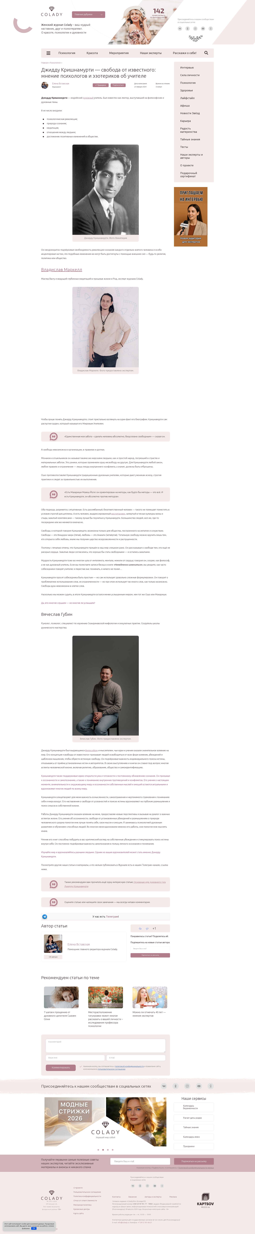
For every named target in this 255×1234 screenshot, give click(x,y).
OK (34, 1228)
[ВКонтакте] (180, 28)
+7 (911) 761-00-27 (145, 1222)
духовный (88, 98)
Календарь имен (191, 1137)
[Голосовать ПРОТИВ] (147, 928)
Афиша (185, 105)
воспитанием (118, 513)
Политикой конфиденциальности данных (196, 1168)
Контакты (116, 1197)
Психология (66, 53)
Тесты (184, 146)
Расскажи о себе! (185, 53)
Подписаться (118, 85)
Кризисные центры (81, 1209)
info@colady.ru (123, 1222)
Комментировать (61, 1067)
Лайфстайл (187, 98)
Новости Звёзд (190, 113)
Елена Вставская (60, 83)
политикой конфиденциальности (129, 1066)
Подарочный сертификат (188, 175)
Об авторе (53, 957)
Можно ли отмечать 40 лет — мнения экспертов (149, 1014)
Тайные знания (190, 139)
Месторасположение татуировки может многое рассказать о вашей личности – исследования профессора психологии (105, 1019)
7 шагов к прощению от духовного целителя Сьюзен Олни (60, 1015)
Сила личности (190, 75)
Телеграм (112, 916)
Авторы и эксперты (153, 1197)
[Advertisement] (105, 398)
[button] (98, 1150)
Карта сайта (78, 1213)
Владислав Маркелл (61, 269)
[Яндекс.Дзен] (211, 28)
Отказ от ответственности (85, 1200)
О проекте (187, 165)
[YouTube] (203, 28)
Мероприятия (119, 53)
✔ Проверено (100, 85)
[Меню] (48, 53)
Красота (92, 53)
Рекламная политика (82, 1205)
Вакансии (133, 1197)
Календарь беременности (190, 1107)
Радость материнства (188, 130)
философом (91, 750)
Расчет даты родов (192, 1118)
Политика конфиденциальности (87, 1196)
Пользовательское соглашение (87, 1192)
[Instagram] (195, 28)
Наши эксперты (151, 53)
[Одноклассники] (187, 28)
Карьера (185, 120)
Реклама (173, 1197)
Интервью (187, 67)
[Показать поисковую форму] (206, 53)
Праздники (188, 1146)
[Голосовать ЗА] (140, 928)
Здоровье (186, 90)
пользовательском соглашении (111, 1069)
